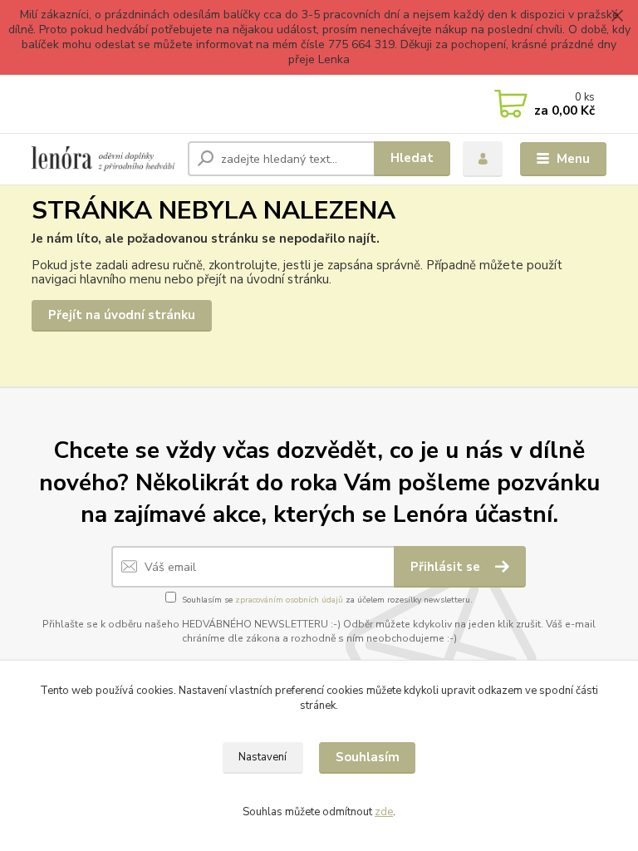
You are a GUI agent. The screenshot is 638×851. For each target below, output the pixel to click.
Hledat (412, 158)
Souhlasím (368, 757)
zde (384, 811)
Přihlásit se (446, 566)
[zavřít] (617, 16)
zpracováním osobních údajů (289, 600)
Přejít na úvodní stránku (121, 315)
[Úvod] (103, 158)
